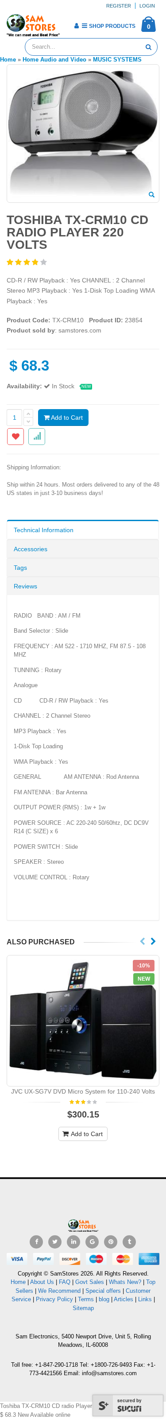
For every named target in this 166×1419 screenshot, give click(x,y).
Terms (87, 1299)
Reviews (25, 586)
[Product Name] (83, 1021)
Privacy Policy (54, 1299)
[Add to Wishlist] (15, 436)
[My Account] (76, 26)
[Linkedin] (73, 1242)
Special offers (103, 1291)
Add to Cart (66, 417)
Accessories (30, 549)
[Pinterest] (110, 1242)
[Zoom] (151, 195)
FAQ (64, 1282)
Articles (123, 1299)
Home (18, 1282)
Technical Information (43, 530)
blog (104, 1299)
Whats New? (125, 1282)
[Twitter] (55, 1242)
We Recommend (59, 1291)
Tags (20, 567)
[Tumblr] (129, 1242)
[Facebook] (36, 1242)
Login (147, 5)
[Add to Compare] (36, 436)
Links (145, 1299)
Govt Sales (89, 1282)
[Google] (92, 1242)
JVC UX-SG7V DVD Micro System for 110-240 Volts (83, 1091)
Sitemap (83, 1308)
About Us (42, 1282)
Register (118, 5)
